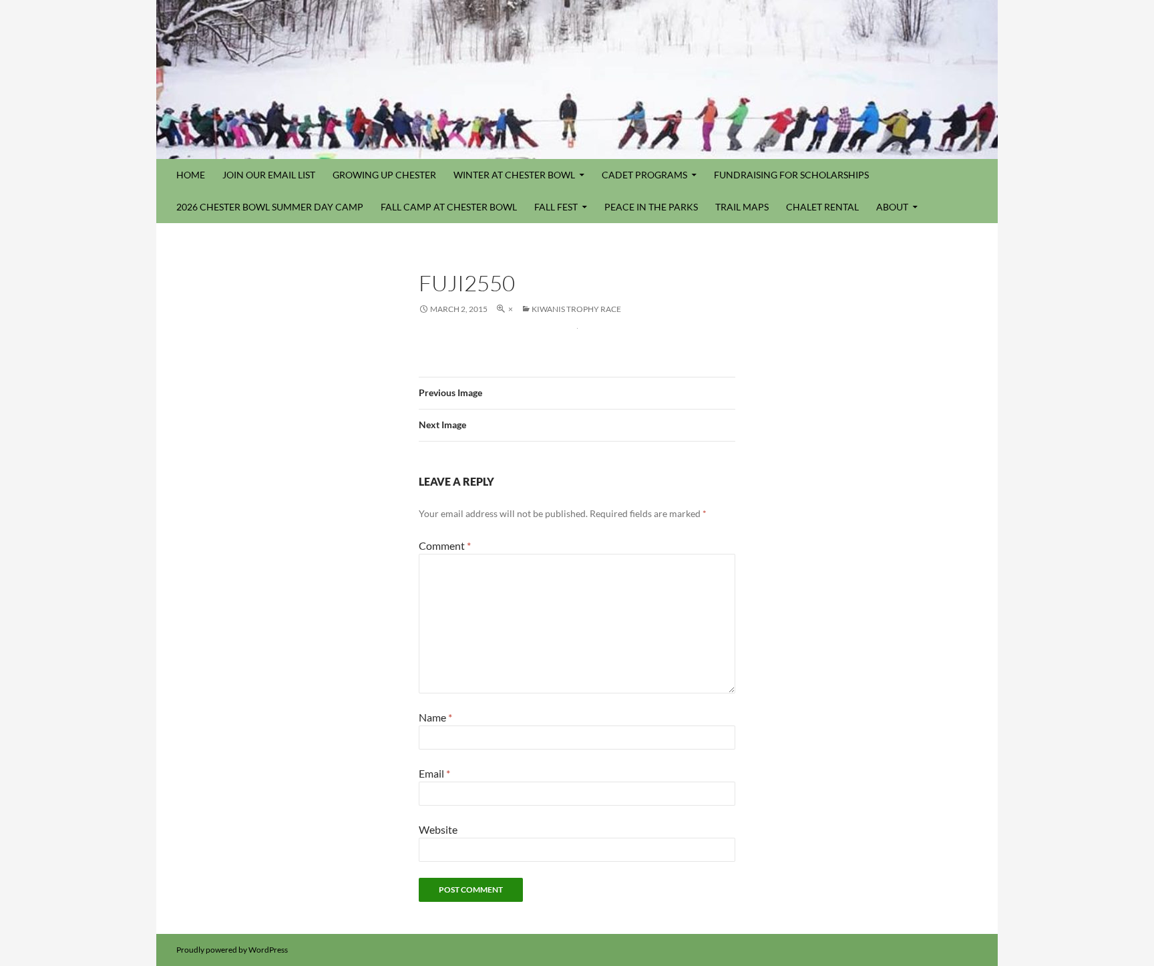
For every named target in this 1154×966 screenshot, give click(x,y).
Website (438, 829)
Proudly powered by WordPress (232, 950)
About (892, 206)
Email (434, 773)
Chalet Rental (822, 206)
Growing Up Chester (384, 174)
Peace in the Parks (651, 206)
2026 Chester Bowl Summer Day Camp (269, 206)
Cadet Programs (644, 174)
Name (435, 717)
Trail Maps (742, 206)
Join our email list (268, 174)
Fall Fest (556, 206)
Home (190, 174)
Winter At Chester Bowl (514, 174)
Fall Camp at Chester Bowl (449, 206)
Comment (445, 545)
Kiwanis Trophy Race (576, 309)
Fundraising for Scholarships (791, 174)
